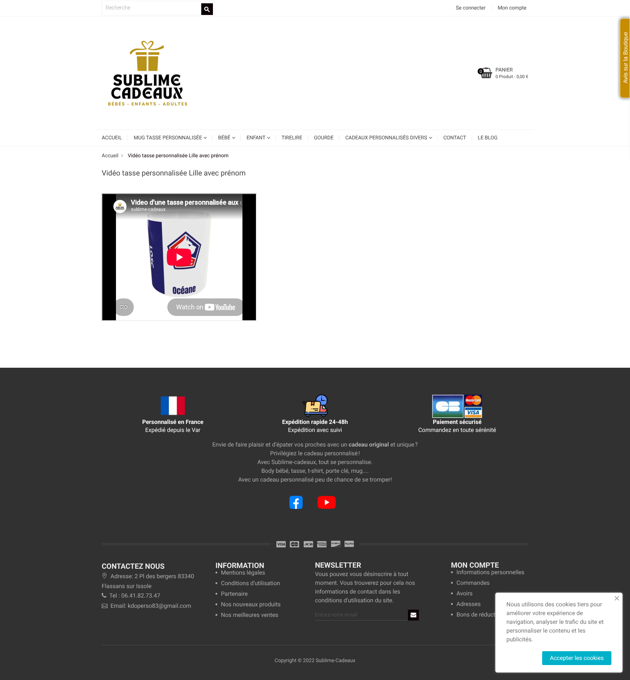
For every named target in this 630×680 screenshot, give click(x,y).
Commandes (473, 583)
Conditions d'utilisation (250, 583)
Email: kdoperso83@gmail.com (150, 605)
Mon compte (475, 565)
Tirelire (291, 138)
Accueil (112, 138)
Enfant (256, 138)
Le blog (488, 138)
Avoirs (464, 594)
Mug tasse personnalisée (168, 138)
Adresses (468, 604)
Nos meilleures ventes (249, 615)
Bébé (225, 138)
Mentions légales (243, 573)
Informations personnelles (490, 572)
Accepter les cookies (577, 657)
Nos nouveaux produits (251, 605)
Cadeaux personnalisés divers (386, 138)
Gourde (324, 138)
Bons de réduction (479, 615)
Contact (454, 138)
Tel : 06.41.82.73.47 (134, 595)
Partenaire (234, 594)
